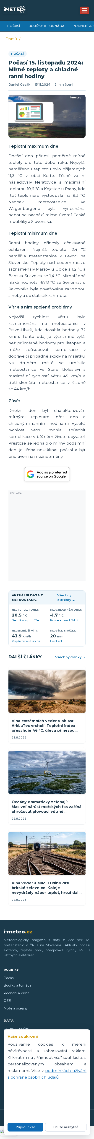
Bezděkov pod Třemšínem (31, 620)
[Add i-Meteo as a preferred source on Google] (47, 474)
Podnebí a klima (16, 993)
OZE (7, 1001)
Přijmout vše (25, 1127)
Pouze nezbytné (65, 1127)
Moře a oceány (16, 1008)
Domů (11, 39)
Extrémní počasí (16, 1028)
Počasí (13, 26)
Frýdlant (56, 641)
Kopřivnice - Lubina (26, 641)
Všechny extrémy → (66, 597)
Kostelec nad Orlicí (64, 620)
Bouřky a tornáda (46, 26)
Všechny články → (70, 657)
